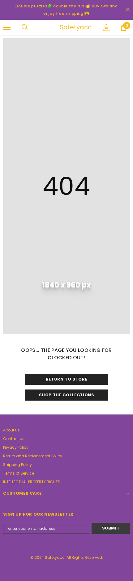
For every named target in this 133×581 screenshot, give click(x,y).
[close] (128, 10)
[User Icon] (106, 27)
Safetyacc (67, 27)
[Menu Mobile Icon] (7, 27)
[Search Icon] (31, 27)
